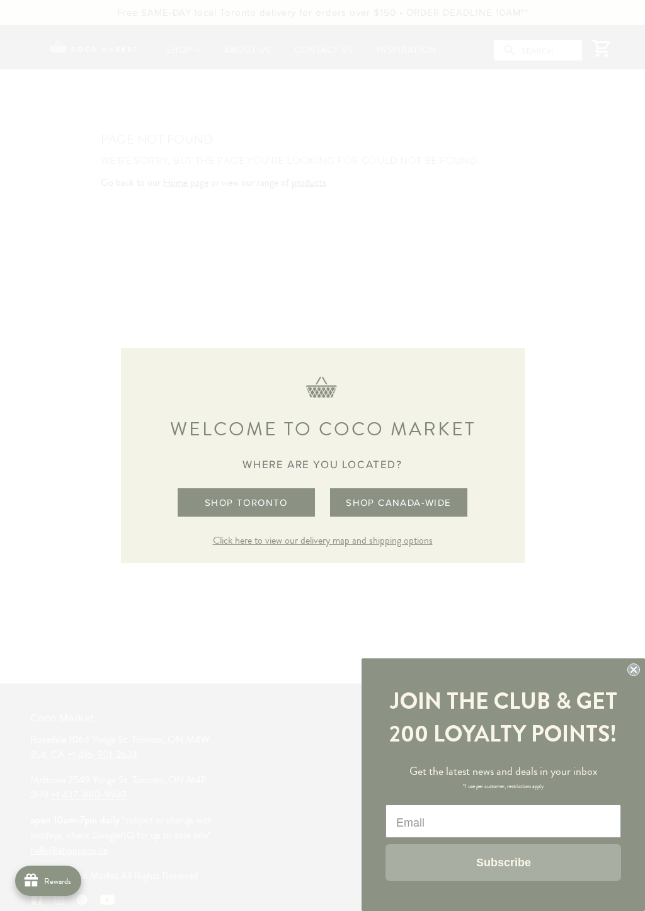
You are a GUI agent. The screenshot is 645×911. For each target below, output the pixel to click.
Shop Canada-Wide (398, 502)
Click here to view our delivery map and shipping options (323, 540)
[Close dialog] (633, 669)
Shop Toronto (246, 502)
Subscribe (503, 862)
